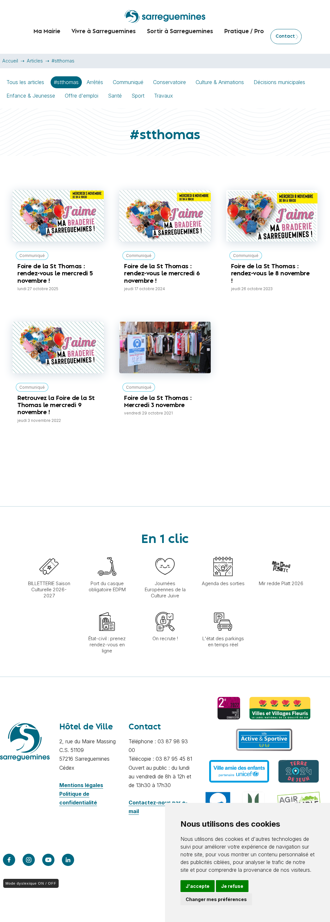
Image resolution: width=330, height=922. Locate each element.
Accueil (10, 60)
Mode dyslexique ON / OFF (30, 883)
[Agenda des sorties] (223, 553)
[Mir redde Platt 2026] (281, 553)
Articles (35, 60)
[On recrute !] (165, 608)
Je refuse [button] (232, 886)
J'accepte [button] (197, 886)
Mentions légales (81, 785)
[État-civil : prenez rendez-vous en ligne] (107, 608)
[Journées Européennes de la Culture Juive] (165, 553)
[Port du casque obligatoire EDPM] (107, 553)
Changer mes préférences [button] (216, 899)
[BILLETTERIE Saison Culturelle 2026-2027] (49, 553)
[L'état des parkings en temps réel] (223, 608)
